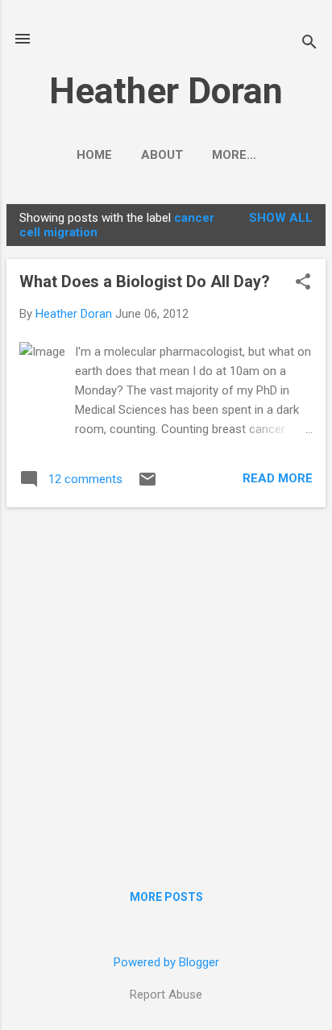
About (162, 155)
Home (94, 155)
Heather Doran (166, 90)
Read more (278, 478)
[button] (303, 283)
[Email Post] (147, 484)
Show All (281, 218)
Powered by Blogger (166, 962)
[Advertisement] (166, 686)
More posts (166, 896)
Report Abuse (166, 994)
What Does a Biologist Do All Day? (144, 281)
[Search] (309, 44)
